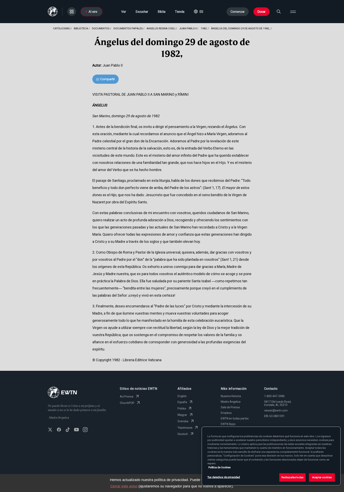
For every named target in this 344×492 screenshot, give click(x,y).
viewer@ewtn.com (276, 410)
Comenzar (238, 12)
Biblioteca (81, 28)
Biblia (161, 12)
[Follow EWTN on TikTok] (67, 430)
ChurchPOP (127, 402)
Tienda (179, 12)
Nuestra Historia (231, 396)
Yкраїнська (185, 427)
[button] (198, 11)
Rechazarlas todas (292, 477)
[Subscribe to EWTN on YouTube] (76, 430)
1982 (204, 28)
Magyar (182, 414)
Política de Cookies (219, 467)
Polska (182, 408)
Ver (123, 12)
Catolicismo (61, 28)
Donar (261, 12)
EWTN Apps (228, 424)
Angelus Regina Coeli (161, 28)
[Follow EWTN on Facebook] (59, 430)
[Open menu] (293, 11)
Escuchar (142, 12)
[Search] (278, 11)
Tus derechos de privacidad (223, 477)
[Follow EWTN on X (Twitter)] (50, 430)
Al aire (93, 12)
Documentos (100, 28)
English (182, 396)
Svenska (183, 421)
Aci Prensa (126, 396)
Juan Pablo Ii (188, 28)
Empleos (226, 412)
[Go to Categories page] (71, 11)
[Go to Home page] (62, 393)
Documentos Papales (128, 28)
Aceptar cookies (322, 477)
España (182, 402)
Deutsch (183, 434)
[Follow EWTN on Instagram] (85, 430)
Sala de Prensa (230, 407)
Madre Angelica (230, 401)
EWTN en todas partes (235, 418)
